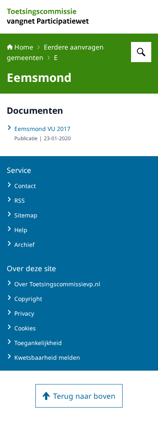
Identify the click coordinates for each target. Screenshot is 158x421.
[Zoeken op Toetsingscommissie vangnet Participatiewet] (141, 52)
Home (23, 47)
